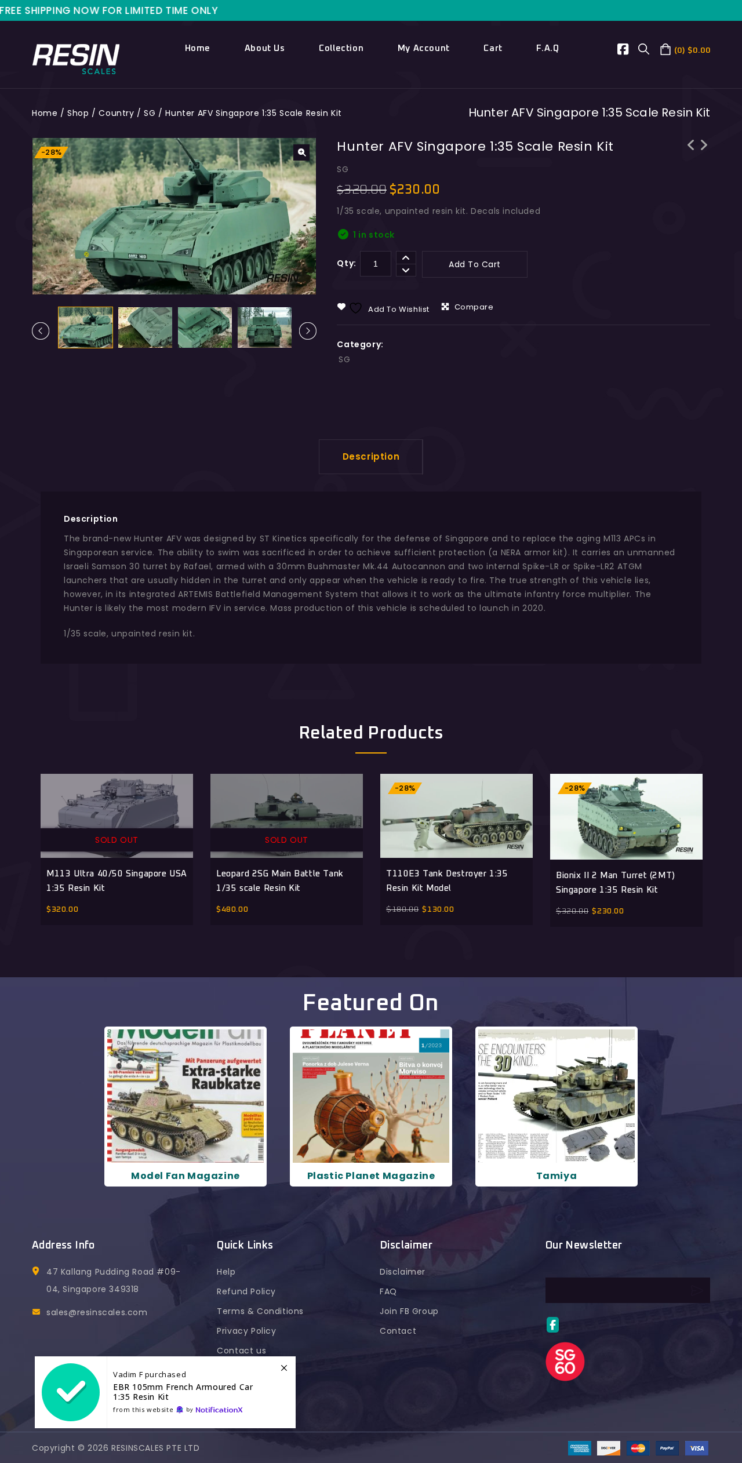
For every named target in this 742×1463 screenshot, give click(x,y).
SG (149, 113)
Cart (492, 48)
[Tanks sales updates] (165, 1392)
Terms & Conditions (260, 1311)
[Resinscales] (76, 58)
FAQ (388, 1291)
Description (371, 456)
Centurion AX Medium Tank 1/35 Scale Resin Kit (703, 160)
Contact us (241, 1350)
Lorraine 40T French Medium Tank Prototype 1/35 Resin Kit (691, 160)
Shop (78, 113)
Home (197, 48)
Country (116, 113)
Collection (341, 48)
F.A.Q (547, 48)
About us (265, 48)
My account (424, 48)
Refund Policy (246, 1291)
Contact (398, 1331)
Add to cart (475, 264)
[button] (301, 152)
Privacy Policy (246, 1331)
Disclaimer (402, 1272)
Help (226, 1272)
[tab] (371, 457)
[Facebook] (628, 51)
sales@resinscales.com (97, 1312)
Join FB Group (409, 1311)
